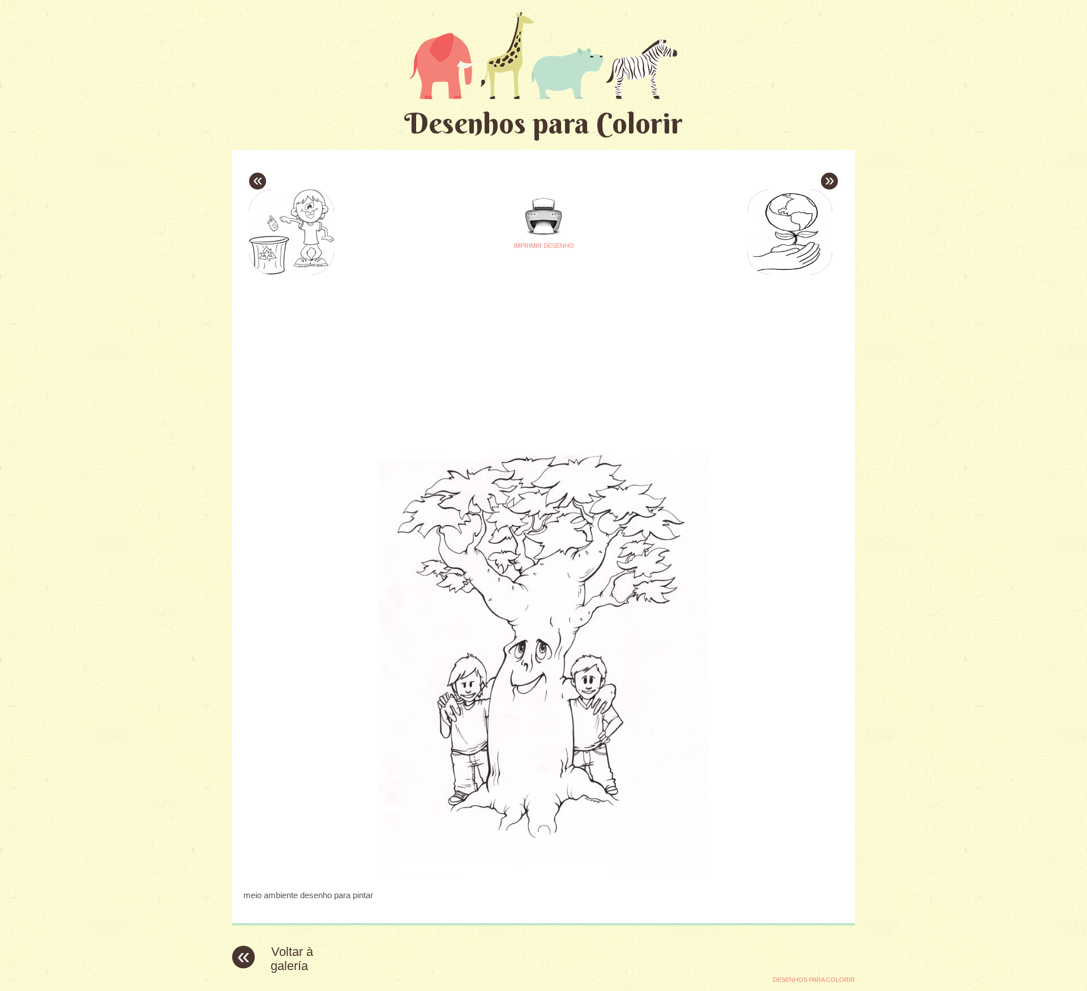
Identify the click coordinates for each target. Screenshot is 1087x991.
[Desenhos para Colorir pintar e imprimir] (543, 55)
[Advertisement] (437, 357)
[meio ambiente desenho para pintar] (543, 873)
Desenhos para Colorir (543, 123)
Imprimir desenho (543, 245)
